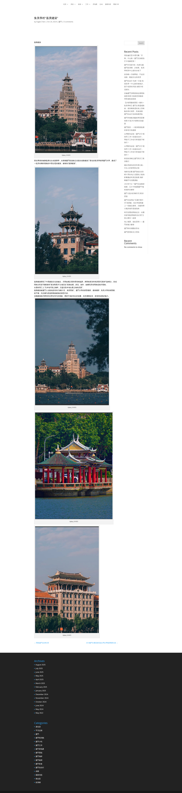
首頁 (64, 4)
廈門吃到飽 (40, 738)
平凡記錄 (39, 730)
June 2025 (39, 672)
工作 (86, 4)
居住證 (38, 727)
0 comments (68, 22)
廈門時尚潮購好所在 (131, 228)
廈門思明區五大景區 (131, 232)
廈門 (60, 22)
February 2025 (41, 687)
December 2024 (42, 694)
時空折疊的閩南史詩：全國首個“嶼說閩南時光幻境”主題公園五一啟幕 (134, 215)
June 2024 (39, 705)
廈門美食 (39, 764)
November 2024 (42, 698)
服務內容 (108, 4)
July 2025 (39, 668)
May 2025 (39, 676)
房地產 (95, 4)
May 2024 (39, 709)
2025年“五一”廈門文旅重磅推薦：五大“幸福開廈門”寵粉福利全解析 (134, 187)
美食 (72, 4)
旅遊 (79, 4)
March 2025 (40, 683)
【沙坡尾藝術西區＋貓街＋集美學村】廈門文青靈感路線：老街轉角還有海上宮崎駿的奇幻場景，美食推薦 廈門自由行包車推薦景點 (134, 108)
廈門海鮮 (39, 756)
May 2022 (39, 713)
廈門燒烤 (39, 760)
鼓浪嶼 (38, 782)
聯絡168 (116, 4)
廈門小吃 (39, 741)
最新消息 (39, 775)
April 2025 (39, 679)
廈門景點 (39, 752)
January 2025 (41, 690)
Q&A (101, 4)
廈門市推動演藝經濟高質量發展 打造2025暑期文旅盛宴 (134, 121)
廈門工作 (39, 745)
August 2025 (41, 665)
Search (141, 43)
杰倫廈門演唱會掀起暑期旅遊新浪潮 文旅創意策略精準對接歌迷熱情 (134, 96)
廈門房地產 (40, 749)
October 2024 (41, 702)
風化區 (38, 779)
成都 (37, 771)
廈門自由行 (40, 767)
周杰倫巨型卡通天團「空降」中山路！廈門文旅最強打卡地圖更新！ (134, 58)
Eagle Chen (40, 22)
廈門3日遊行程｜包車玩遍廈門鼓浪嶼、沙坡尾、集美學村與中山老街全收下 (134, 68)
